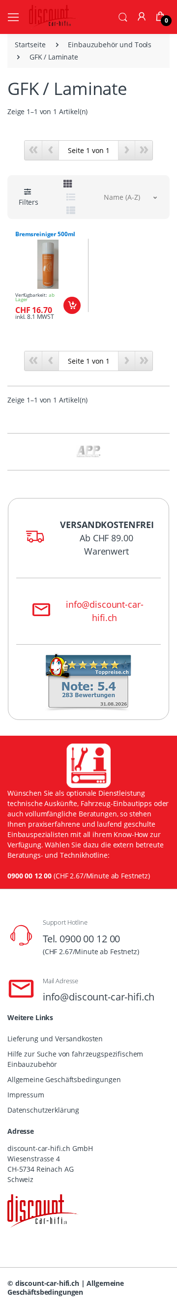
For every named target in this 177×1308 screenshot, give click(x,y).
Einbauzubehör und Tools (109, 44)
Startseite (30, 44)
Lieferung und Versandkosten (55, 1038)
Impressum (25, 1094)
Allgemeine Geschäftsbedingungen (64, 1079)
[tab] (67, 183)
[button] (123, 16)
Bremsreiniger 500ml (45, 234)
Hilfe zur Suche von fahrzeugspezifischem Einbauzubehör (75, 1059)
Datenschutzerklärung (43, 1110)
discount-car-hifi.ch (47, 1283)
